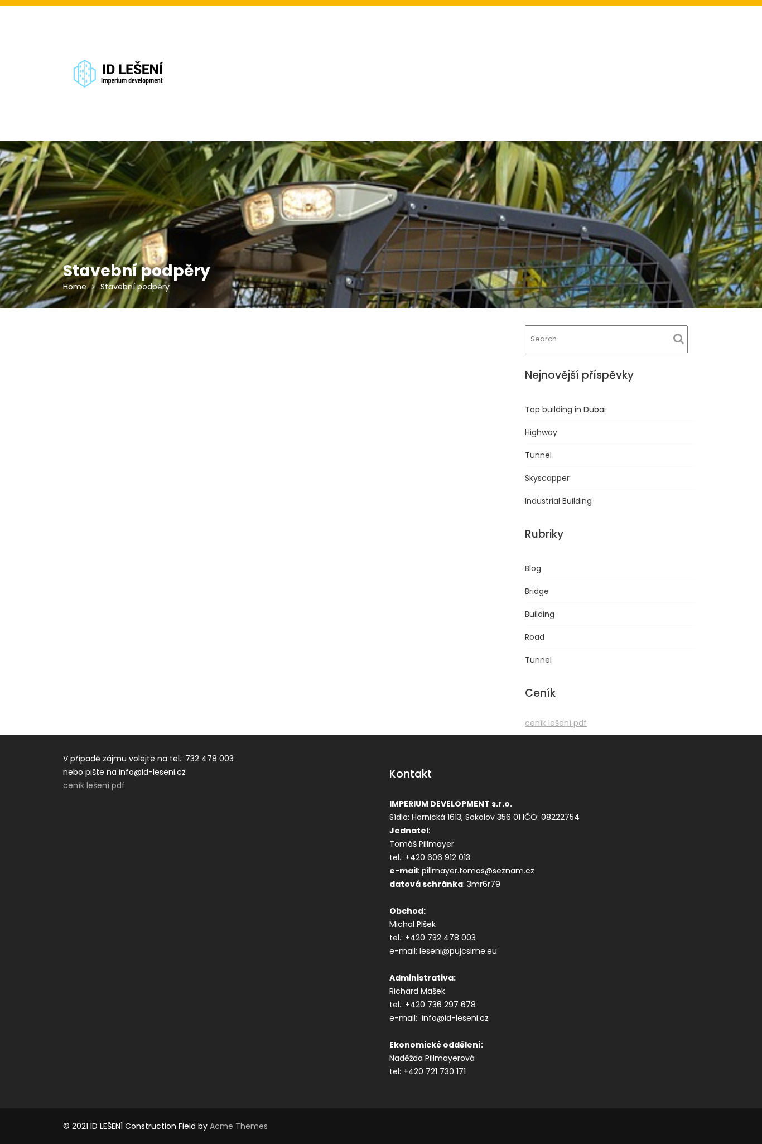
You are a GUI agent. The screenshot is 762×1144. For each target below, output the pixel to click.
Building (539, 614)
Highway (541, 432)
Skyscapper (547, 478)
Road (534, 637)
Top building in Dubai (565, 409)
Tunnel (538, 455)
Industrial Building (558, 500)
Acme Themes (239, 1126)
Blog (533, 568)
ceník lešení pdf (556, 722)
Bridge (537, 591)
